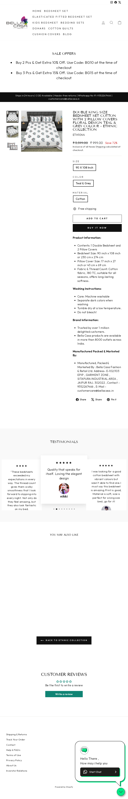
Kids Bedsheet (45, 22)
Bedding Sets (72, 22)
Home (37, 10)
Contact (10, 744)
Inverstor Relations (16, 770)
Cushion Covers (46, 34)
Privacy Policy (14, 760)
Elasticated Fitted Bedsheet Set (62, 16)
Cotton (80, 199)
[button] (100, 772)
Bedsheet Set (56, 10)
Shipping (100, 146)
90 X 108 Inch (84, 167)
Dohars (39, 28)
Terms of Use (13, 755)
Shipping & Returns (16, 734)
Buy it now (97, 227)
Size (76, 161)
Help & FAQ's (13, 749)
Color (78, 177)
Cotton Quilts (61, 28)
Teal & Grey (83, 183)
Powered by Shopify (64, 787)
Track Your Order (15, 739)
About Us (11, 765)
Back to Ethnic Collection (66, 640)
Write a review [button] (64, 694)
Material (81, 192)
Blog (67, 34)
